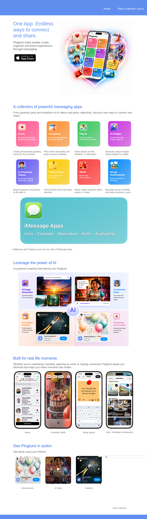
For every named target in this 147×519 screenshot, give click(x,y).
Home (107, 8)
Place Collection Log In (131, 8)
